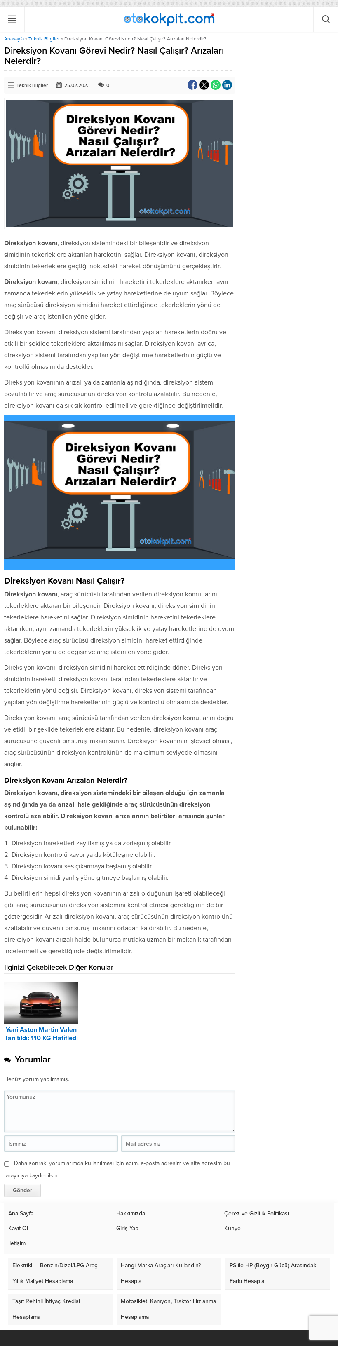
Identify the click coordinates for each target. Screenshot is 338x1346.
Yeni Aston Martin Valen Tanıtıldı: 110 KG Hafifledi (41, 1034)
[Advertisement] (169, 93)
